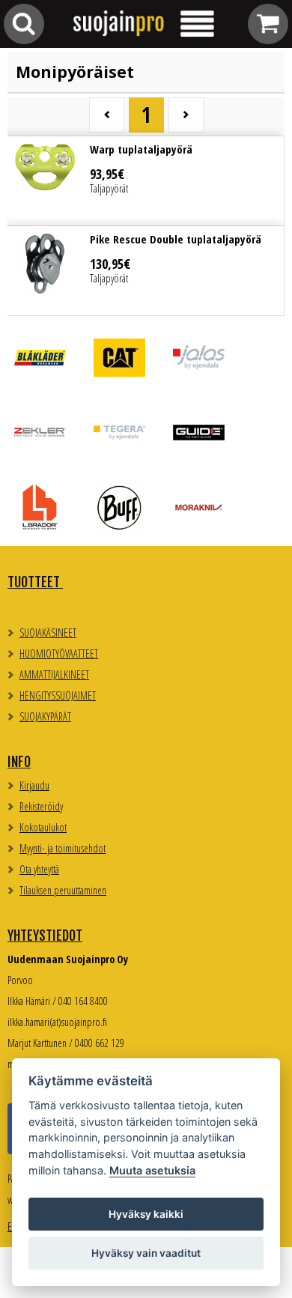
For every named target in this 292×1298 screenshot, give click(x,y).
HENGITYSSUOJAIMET (57, 695)
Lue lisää (145, 180)
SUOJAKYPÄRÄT (45, 716)
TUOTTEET (35, 582)
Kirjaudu (34, 785)
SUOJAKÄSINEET (47, 632)
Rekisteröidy (41, 806)
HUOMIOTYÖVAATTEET (58, 653)
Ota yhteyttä (39, 869)
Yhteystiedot (44, 935)
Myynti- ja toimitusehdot (62, 848)
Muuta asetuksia (152, 1170)
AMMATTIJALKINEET (54, 674)
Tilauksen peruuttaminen (62, 890)
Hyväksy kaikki (146, 1214)
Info (19, 761)
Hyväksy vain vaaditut (146, 1253)
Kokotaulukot (43, 827)
